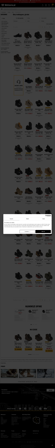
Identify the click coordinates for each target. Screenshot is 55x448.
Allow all (43, 231)
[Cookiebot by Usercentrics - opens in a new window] (46, 215)
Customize (27, 231)
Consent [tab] (11, 218)
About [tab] (43, 218)
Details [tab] (27, 218)
